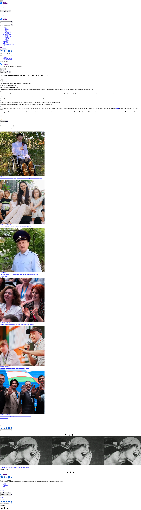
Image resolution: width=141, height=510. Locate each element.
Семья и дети (7, 37)
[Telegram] (72, 434)
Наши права (7, 38)
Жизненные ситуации (7, 34)
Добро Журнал (8, 421)
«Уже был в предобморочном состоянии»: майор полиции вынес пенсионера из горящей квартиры (19, 274)
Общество (2, 70)
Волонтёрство (7, 35)
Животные (7, 29)
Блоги (4, 8)
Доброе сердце (7, 28)
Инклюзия (7, 33)
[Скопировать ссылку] (74, 434)
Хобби (6, 30)
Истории (4, 5)
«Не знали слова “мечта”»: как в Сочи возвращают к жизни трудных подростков (15, 226)
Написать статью (4, 49)
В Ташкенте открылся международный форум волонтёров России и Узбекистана (15, 416)
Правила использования (7, 59)
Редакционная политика (7, 58)
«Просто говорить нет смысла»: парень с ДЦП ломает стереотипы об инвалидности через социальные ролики (21, 178)
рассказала (117, 108)
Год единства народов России (8, 44)
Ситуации (4, 6)
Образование (5, 7)
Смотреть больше (4, 276)
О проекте (4, 57)
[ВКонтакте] (66, 434)
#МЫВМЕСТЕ (5, 42)
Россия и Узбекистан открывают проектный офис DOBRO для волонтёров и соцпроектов (17, 324)
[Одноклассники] (69, 434)
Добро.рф (8, 322)
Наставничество (8, 31)
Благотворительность (9, 36)
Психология (7, 40)
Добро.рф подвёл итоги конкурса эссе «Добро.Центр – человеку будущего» (14, 368)
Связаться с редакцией (4, 478)
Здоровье (6, 39)
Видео (4, 45)
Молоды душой (8, 32)
